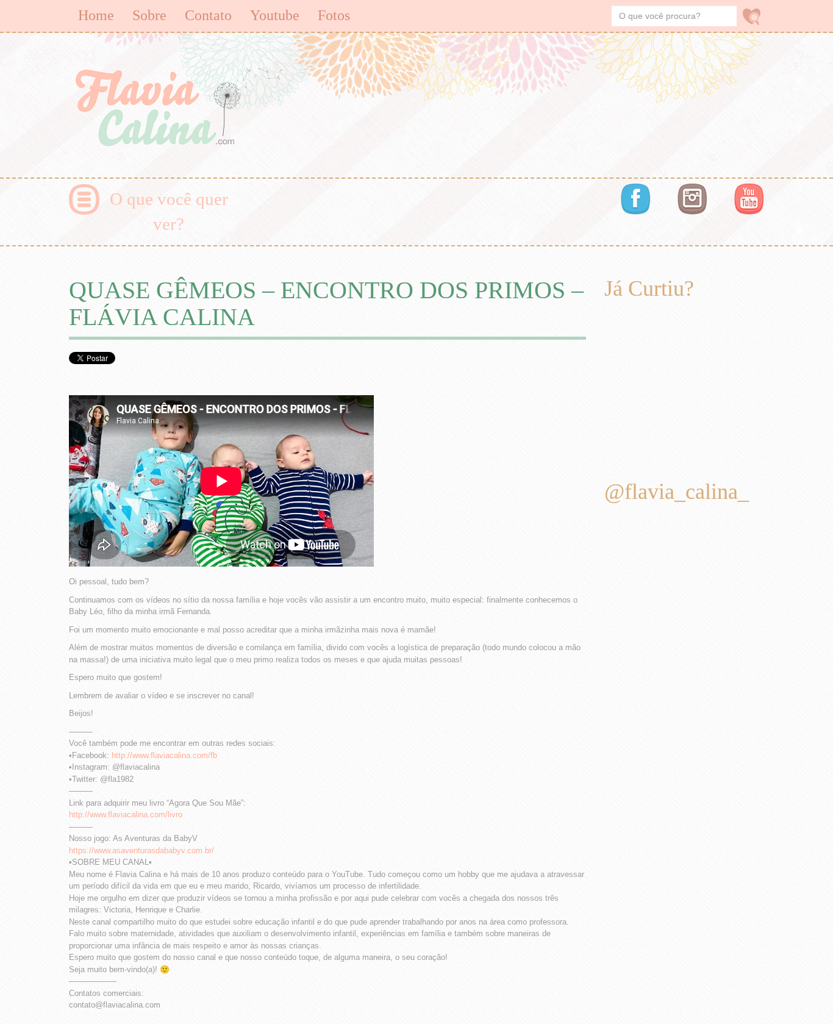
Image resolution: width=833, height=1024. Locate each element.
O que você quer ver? (169, 211)
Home (96, 15)
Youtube (274, 15)
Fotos (334, 15)
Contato (208, 15)
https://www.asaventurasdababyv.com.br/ (141, 850)
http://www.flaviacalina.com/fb (164, 755)
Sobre (149, 15)
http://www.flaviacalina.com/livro (125, 814)
